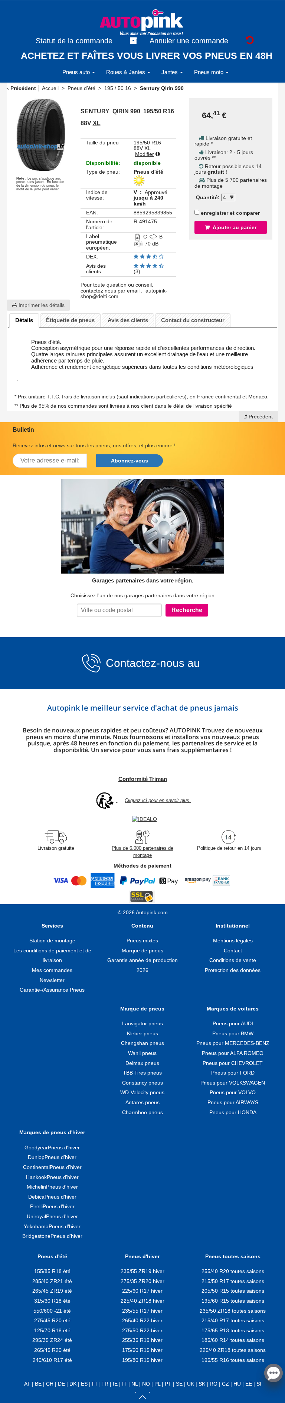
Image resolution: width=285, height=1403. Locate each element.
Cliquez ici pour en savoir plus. (158, 800)
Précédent (23, 88)
